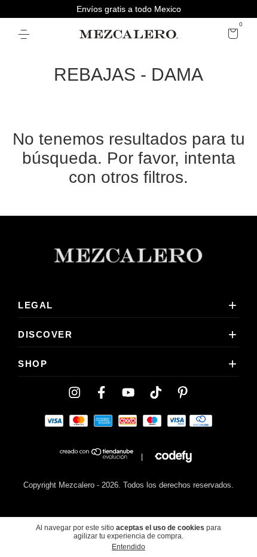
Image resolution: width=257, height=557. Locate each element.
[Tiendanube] (97, 456)
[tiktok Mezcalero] (155, 392)
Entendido (128, 547)
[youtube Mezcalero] (128, 392)
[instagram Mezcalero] (74, 392)
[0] (231, 35)
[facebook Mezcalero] (101, 392)
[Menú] (26, 34)
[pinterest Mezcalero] (182, 392)
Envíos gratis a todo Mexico (129, 9)
